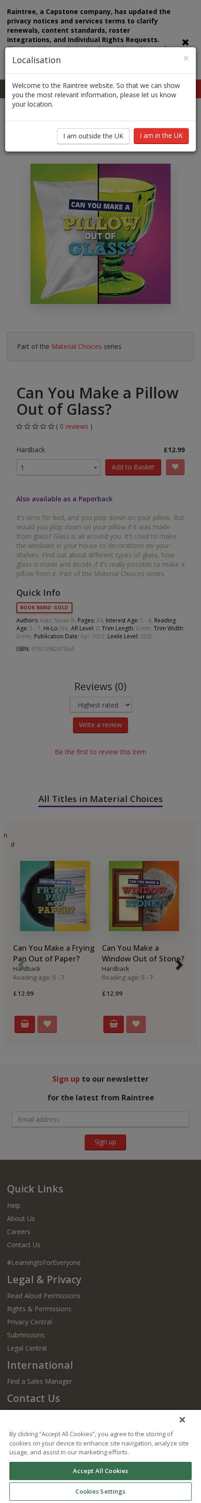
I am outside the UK (93, 135)
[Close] (182, 1420)
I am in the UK (161, 135)
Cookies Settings (100, 1491)
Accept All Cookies (100, 1471)
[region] (100, 1456)
